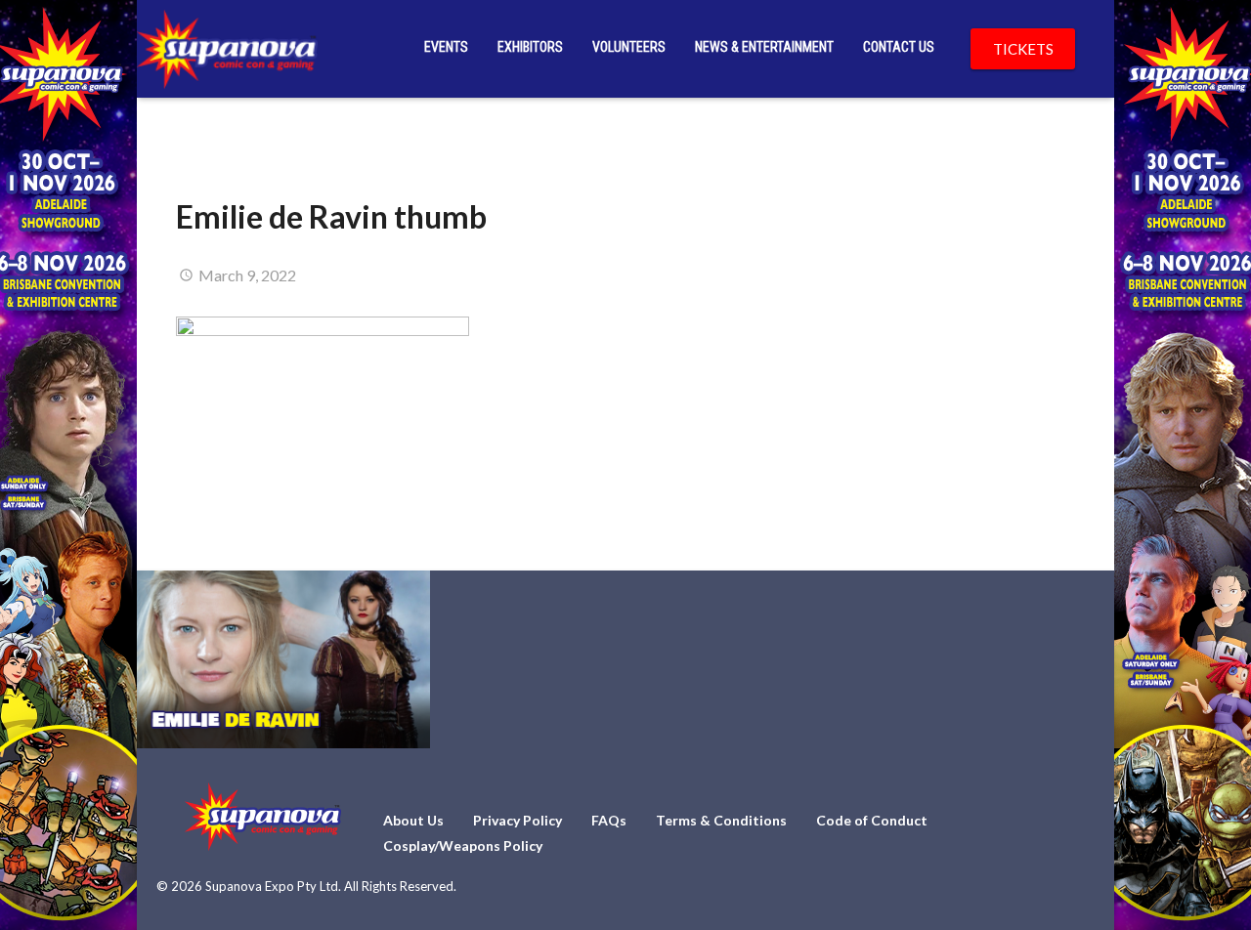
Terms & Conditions (721, 820)
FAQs (608, 820)
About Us (413, 820)
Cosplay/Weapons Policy (462, 845)
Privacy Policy (517, 820)
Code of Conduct (871, 820)
